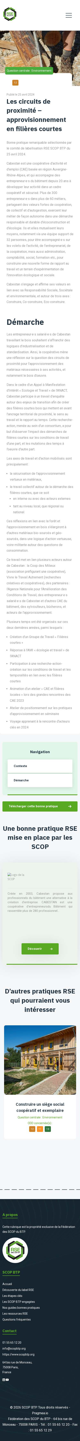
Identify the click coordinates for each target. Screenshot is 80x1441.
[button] (7, 1189)
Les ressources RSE (15, 1313)
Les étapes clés (12, 1295)
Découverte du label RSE (18, 1290)
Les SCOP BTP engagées (18, 1301)
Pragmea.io (40, 1413)
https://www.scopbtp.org (18, 1354)
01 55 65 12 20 (11, 1342)
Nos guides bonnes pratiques (21, 1307)
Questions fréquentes (16, 1319)
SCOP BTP (29, 1407)
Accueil (7, 1284)
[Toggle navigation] (69, 15)
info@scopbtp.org (14, 1348)
